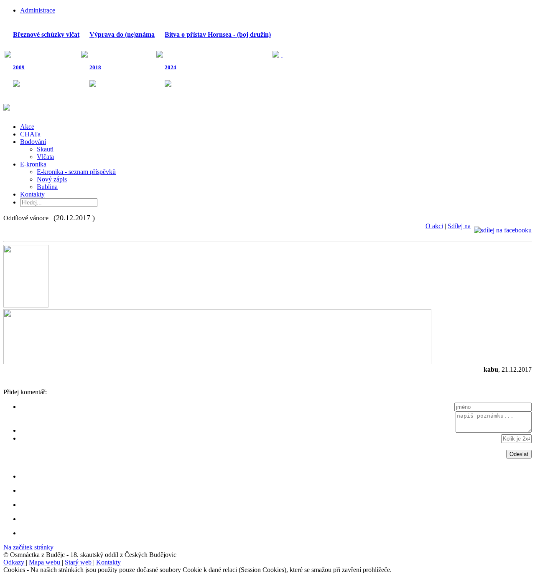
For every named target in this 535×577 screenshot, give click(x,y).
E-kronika (33, 164)
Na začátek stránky (28, 547)
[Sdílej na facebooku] (503, 225)
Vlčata (45, 156)
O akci (434, 225)
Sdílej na (459, 225)
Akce (27, 126)
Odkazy (14, 562)
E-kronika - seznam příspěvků (76, 171)
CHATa (30, 134)
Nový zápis (52, 179)
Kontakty (32, 194)
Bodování (33, 141)
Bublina (47, 186)
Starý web (79, 562)
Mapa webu (45, 562)
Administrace (37, 10)
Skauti (45, 149)
